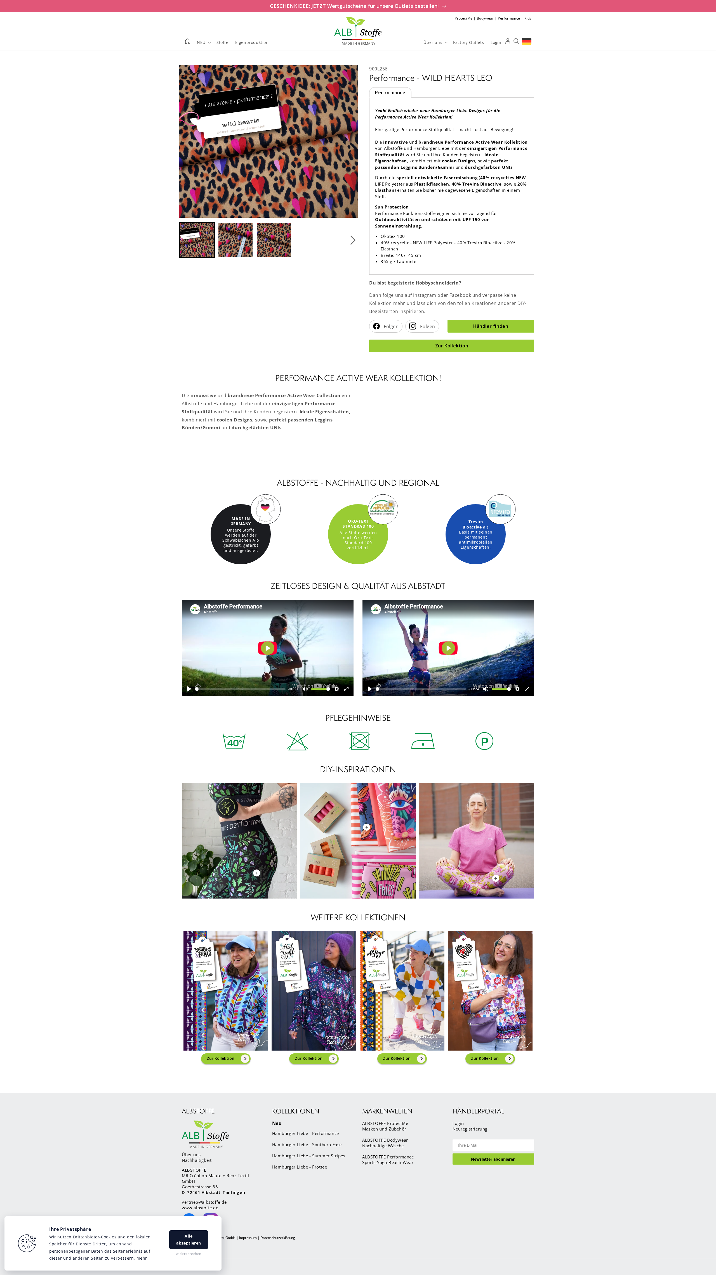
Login (458, 1123)
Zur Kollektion (451, 346)
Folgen (391, 326)
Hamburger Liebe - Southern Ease (307, 1144)
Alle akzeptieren (188, 1239)
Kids (527, 18)
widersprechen (188, 1253)
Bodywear (485, 18)
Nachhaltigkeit (196, 1160)
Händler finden (490, 326)
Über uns (191, 1154)
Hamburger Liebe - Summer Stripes (308, 1155)
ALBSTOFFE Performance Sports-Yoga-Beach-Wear (388, 1159)
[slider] (240, 689)
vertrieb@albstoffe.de (204, 1202)
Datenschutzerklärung (277, 1237)
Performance (509, 18)
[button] (197, 240)
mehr (141, 1258)
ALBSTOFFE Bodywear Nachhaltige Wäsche (385, 1142)
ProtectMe (463, 18)
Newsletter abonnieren (493, 1159)
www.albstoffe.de (200, 1207)
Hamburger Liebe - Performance (305, 1133)
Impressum (248, 1237)
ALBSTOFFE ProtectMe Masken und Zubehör (385, 1126)
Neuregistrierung (470, 1129)
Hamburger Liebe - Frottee (299, 1167)
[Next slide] (352, 240)
